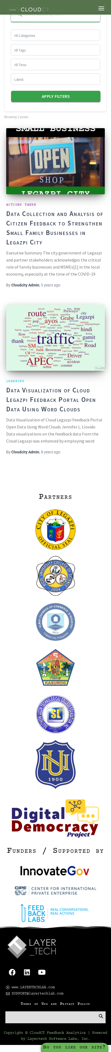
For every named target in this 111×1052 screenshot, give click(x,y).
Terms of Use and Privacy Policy (55, 1004)
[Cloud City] (29, 10)
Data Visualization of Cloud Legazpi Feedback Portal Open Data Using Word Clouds (51, 399)
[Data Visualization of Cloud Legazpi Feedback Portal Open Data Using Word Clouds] (55, 338)
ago (50, 285)
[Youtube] (41, 972)
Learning (15, 381)
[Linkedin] (27, 972)
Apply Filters (56, 96)
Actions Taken (21, 205)
